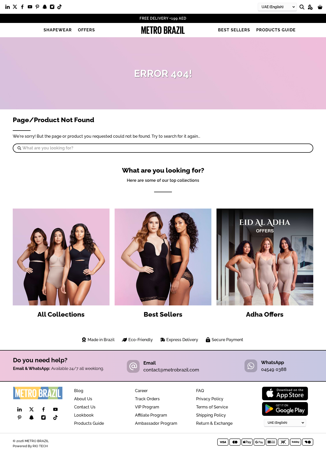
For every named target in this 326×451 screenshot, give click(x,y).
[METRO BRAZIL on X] (16, 8)
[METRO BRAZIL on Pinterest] (38, 8)
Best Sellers (234, 30)
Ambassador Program (156, 423)
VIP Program (147, 407)
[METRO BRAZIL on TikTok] (60, 8)
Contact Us (85, 407)
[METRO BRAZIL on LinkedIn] (8, 8)
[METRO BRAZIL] (163, 30)
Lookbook (84, 415)
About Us (83, 398)
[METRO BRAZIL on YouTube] (31, 8)
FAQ (200, 390)
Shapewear (58, 30)
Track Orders (147, 398)
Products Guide (276, 30)
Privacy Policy (209, 398)
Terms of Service (212, 407)
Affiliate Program (151, 415)
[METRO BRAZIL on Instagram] (53, 8)
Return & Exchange (214, 423)
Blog (78, 390)
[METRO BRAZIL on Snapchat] (46, 8)
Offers (86, 30)
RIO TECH (40, 446)
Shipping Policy (211, 415)
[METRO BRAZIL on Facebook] (23, 8)
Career (141, 390)
